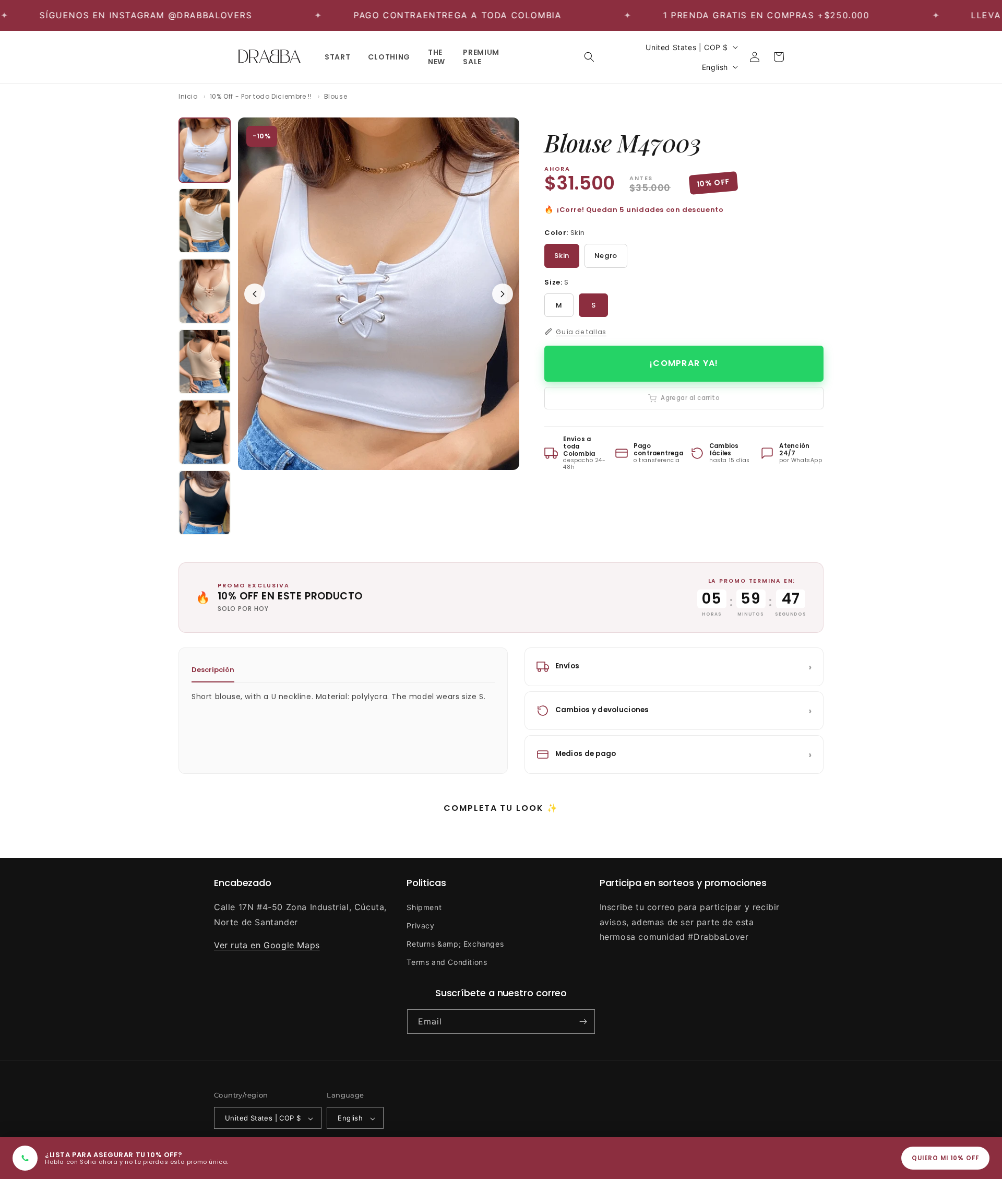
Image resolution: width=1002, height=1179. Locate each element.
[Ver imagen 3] (204, 291)
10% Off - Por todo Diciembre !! (261, 96)
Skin (561, 256)
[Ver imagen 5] (204, 432)
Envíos (683, 666)
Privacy (420, 925)
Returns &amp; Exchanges (455, 943)
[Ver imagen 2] (204, 220)
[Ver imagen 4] (204, 361)
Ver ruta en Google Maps (267, 945)
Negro (605, 256)
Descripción (213, 670)
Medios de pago (683, 754)
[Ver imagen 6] (204, 502)
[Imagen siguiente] (502, 294)
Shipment (424, 906)
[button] (589, 56)
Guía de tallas (581, 331)
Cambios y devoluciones (683, 710)
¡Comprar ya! (684, 363)
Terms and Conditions (447, 962)
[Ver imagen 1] (204, 150)
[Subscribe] (582, 1021)
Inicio (188, 96)
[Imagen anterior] (254, 294)
